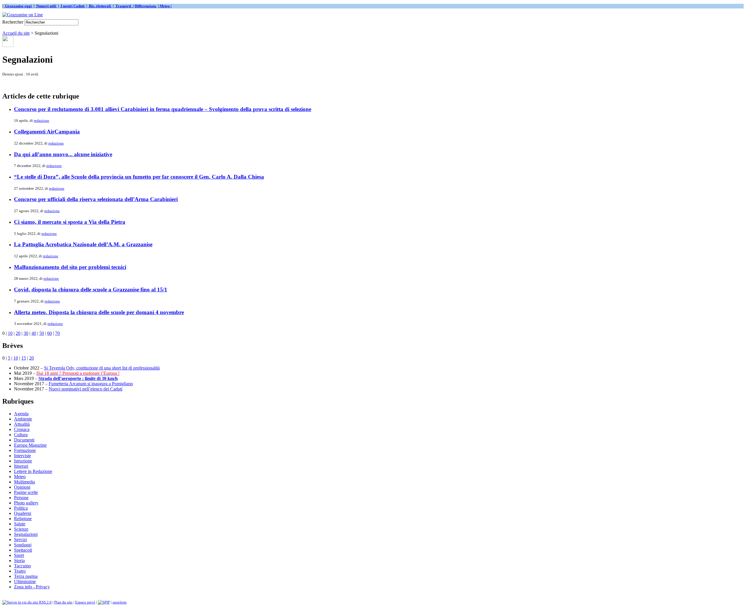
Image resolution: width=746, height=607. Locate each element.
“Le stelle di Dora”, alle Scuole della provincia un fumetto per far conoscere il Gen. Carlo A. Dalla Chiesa (139, 177)
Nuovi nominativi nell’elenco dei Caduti (85, 388)
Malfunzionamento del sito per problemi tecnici (70, 267)
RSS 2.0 (45, 602)
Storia (19, 560)
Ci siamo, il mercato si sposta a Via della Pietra (69, 222)
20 (18, 333)
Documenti (24, 439)
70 (57, 333)
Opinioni (22, 487)
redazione (41, 120)
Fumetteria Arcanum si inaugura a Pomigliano (91, 383)
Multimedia (24, 481)
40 (33, 333)
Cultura (21, 434)
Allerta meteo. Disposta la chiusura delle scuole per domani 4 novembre (99, 312)
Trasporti (124, 6)
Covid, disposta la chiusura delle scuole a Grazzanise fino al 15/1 (90, 289)
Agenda (21, 413)
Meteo (20, 476)
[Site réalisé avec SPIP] (104, 602)
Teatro (20, 571)
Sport (19, 555)
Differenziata (146, 6)
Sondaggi (22, 544)
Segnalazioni (26, 534)
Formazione (25, 450)
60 (49, 333)
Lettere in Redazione (33, 471)
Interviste (22, 455)
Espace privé (85, 602)
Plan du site (63, 602)
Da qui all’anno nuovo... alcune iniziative (63, 154)
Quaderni (22, 513)
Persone (21, 497)
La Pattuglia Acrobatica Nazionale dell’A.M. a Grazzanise (83, 244)
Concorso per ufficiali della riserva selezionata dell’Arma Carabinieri (96, 199)
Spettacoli (23, 550)
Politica (21, 508)
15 (23, 358)
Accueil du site (16, 33)
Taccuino (22, 565)
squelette (119, 602)
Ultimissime (25, 581)
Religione (23, 518)
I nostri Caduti (72, 6)
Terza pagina (26, 576)
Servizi (20, 539)
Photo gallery (26, 502)
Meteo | (165, 6)
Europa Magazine (30, 445)
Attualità (22, 424)
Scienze (21, 529)
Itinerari (21, 466)
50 (41, 333)
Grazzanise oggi (18, 6)
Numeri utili (46, 6)
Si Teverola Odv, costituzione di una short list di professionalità (102, 367)
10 (10, 333)
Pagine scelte (26, 492)
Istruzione (23, 460)
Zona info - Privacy (32, 586)
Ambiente (23, 418)
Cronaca (21, 429)
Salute (19, 523)
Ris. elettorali (100, 6)
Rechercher (12, 22)
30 (26, 333)
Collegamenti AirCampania (47, 132)
